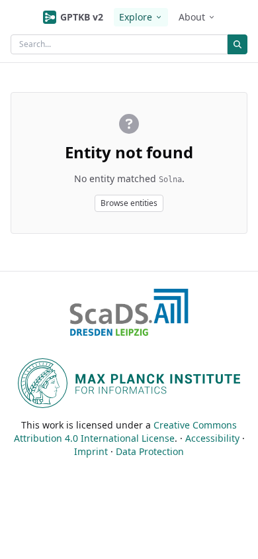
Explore (135, 17)
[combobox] (119, 44)
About (192, 17)
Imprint (91, 451)
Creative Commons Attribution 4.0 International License (125, 431)
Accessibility (212, 438)
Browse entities (129, 203)
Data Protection (150, 451)
